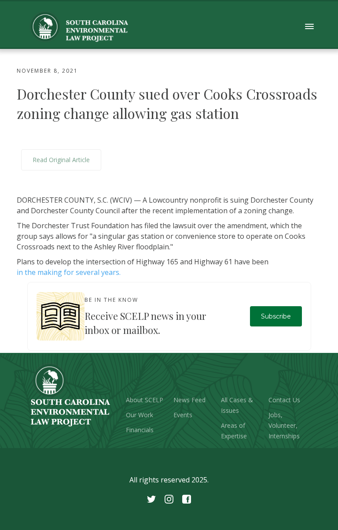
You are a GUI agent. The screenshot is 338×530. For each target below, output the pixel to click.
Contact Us (284, 400)
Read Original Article (61, 160)
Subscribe (276, 316)
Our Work (139, 415)
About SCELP (144, 400)
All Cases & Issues (237, 405)
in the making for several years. (69, 272)
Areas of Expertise (234, 430)
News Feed (189, 400)
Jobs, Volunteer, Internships (284, 425)
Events (182, 415)
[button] (309, 26)
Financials (140, 430)
